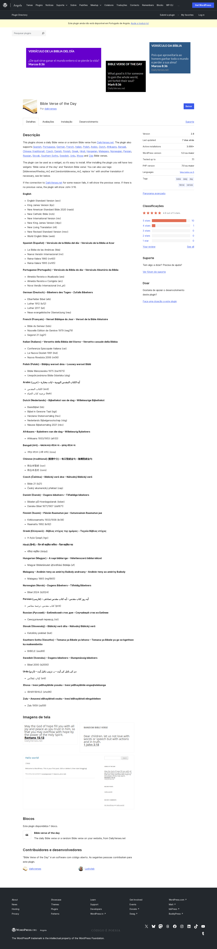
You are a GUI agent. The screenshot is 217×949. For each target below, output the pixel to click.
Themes (55, 904)
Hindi (82, 151)
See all (190, 246)
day (191, 179)
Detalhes (31, 121)
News (14, 904)
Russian (27, 155)
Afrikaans (112, 146)
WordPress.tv (98, 913)
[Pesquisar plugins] (43, 33)
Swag (134, 913)
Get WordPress (203, 5)
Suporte (190, 121)
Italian (78, 146)
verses (190, 185)
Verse (181, 185)
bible (178, 179)
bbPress (174, 909)
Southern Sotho (49, 155)
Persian (127, 151)
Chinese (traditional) (34, 151)
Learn (93, 899)
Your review (149, 246)
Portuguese (49, 146)
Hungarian (92, 151)
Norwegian (116, 151)
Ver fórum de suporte (154, 271)
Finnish (67, 151)
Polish (86, 146)
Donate (134, 909)
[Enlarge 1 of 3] (73, 726)
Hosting (15, 909)
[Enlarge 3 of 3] (130, 758)
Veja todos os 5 (187, 172)
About (15, 899)
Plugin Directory (19, 15)
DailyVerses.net (105, 142)
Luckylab (89, 868)
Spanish (37, 146)
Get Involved (136, 899)
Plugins (54, 909)
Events (133, 904)
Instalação (66, 121)
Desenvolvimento (88, 121)
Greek (75, 151)
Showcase (56, 899)
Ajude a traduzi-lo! (140, 23)
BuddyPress (176, 913)
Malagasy (104, 151)
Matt (172, 904)
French (70, 146)
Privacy (15, 913)
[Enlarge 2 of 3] (130, 726)
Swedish (64, 155)
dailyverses (51, 108)
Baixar (189, 106)
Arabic (94, 146)
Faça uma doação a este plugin (160, 301)
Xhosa (80, 155)
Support (94, 904)
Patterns (55, 913)
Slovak (36, 155)
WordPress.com (178, 899)
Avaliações (48, 121)
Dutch (102, 146)
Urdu (72, 155)
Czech (49, 151)
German (61, 146)
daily (185, 179)
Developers (96, 909)
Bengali (122, 146)
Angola (43, 930)
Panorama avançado (154, 193)
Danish (58, 151)
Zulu (91, 155)
